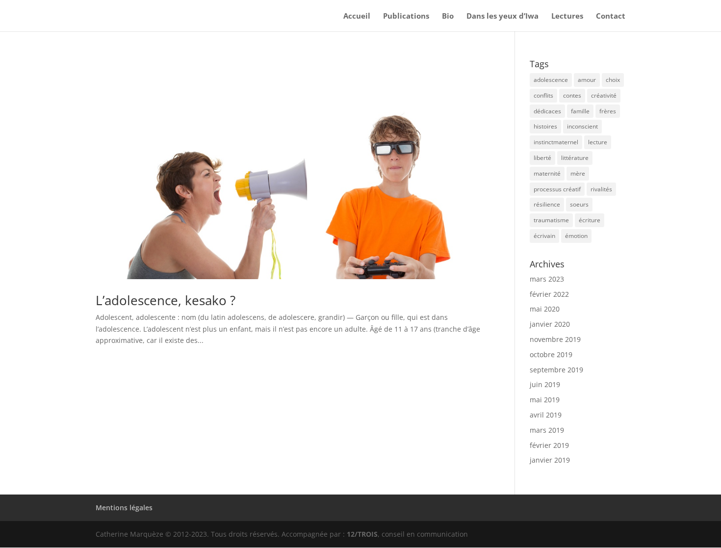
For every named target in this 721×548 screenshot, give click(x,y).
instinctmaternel (556, 142)
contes (572, 95)
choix (613, 80)
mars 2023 (547, 279)
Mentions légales (124, 507)
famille (580, 111)
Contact (610, 16)
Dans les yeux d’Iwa (502, 16)
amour (587, 80)
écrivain (544, 236)
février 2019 (549, 445)
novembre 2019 (555, 339)
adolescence (551, 80)
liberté (542, 158)
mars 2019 (547, 430)
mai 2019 (545, 399)
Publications (406, 16)
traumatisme (551, 220)
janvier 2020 (550, 324)
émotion (576, 236)
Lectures (567, 16)
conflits (543, 95)
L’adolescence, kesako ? (165, 300)
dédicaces (547, 111)
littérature (575, 158)
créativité (604, 95)
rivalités (601, 189)
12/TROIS (362, 534)
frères (607, 111)
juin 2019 (545, 384)
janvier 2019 (550, 460)
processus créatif (557, 189)
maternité (547, 173)
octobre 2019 (551, 354)
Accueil (356, 16)
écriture (589, 220)
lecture (597, 142)
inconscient (582, 126)
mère (577, 173)
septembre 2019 (556, 369)
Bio (448, 16)
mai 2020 (545, 308)
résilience (547, 204)
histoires (545, 126)
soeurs (579, 204)
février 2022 (549, 294)
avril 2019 (546, 414)
